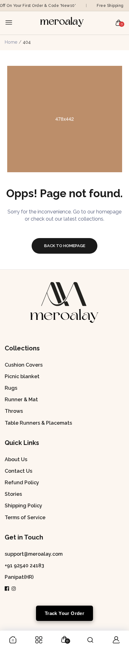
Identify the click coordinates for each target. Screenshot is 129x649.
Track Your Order (64, 613)
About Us (16, 459)
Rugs (11, 388)
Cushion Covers (24, 365)
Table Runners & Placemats (38, 423)
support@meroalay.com (34, 554)
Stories (13, 494)
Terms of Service (25, 517)
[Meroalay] (62, 23)
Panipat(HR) (19, 577)
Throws (14, 411)
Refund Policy (22, 483)
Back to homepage (64, 245)
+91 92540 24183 (24, 565)
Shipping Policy (23, 506)
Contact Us (18, 471)
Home (11, 42)
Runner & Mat (21, 400)
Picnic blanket (22, 376)
